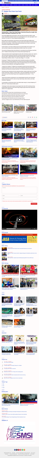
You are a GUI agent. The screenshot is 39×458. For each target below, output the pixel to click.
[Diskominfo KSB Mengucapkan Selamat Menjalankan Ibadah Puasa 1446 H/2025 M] (31, 338)
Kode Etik (13, 452)
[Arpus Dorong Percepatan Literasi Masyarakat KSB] (31, 349)
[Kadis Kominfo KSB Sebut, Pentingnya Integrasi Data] (7, 349)
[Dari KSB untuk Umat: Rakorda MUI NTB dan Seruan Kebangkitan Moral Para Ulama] (31, 300)
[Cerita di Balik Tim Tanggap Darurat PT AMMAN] (19, 322)
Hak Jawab (33, 452)
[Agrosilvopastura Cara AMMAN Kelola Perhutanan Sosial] (7, 107)
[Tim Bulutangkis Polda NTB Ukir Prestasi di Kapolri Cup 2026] (10, 269)
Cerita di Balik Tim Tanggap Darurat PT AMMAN (18, 327)
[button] (19, 220)
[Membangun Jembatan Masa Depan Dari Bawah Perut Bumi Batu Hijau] (7, 300)
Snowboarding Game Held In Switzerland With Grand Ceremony (15, 374)
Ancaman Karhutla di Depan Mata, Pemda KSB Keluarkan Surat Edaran (14, 92)
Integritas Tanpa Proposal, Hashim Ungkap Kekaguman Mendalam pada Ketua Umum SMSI (22, 254)
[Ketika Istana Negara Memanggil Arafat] (31, 311)
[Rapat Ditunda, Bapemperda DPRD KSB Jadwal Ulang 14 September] (31, 125)
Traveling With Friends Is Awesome (10, 368)
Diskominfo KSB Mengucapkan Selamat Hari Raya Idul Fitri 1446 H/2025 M (19, 343)
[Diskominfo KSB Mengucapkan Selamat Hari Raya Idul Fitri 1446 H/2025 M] (19, 338)
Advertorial (3, 9)
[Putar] (3, 228)
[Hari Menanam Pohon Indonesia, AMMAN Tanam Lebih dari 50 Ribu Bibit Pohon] (19, 107)
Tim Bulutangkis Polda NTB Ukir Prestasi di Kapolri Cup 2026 (10, 276)
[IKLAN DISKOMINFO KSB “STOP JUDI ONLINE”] (19, 349)
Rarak (16, 32)
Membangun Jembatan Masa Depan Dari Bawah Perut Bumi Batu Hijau (7, 304)
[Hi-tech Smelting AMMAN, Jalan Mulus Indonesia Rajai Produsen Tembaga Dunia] (7, 311)
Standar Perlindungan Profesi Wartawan (23, 452)
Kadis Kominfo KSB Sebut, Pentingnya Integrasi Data (6, 354)
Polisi (3, 387)
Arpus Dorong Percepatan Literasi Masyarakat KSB (30, 354)
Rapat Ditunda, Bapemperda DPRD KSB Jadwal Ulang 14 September (13, 95)
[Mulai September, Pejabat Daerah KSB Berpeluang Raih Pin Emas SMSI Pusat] (19, 125)
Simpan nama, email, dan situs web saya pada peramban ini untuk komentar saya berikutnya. (18, 201)
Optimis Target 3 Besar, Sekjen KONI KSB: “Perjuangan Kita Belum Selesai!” (9, 289)
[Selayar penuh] (35, 228)
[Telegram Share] (34, 117)
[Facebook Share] (28, 117)
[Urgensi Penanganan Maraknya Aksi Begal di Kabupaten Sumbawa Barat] (19, 311)
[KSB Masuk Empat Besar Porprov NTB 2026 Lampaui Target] (28, 269)
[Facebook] (15, 450)
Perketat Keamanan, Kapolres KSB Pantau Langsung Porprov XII (27, 289)
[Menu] (2, 3)
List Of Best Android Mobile (8, 362)
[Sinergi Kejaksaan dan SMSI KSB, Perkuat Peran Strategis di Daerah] (19, 136)
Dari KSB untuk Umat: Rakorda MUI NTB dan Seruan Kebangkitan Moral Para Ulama (31, 304)
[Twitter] (17, 450)
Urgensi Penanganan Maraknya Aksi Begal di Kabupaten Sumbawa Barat (19, 315)
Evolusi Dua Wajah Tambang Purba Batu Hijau (7, 327)
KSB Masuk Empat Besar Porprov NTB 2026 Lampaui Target (27, 276)
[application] (19, 220)
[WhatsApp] (22, 450)
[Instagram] (20, 450)
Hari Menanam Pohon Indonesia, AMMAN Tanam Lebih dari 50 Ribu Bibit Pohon (19, 112)
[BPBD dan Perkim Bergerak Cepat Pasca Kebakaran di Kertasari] (7, 136)
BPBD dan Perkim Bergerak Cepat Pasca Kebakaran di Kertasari (13, 96)
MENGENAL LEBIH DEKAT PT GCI (7, 342)
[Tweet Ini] (30, 117)
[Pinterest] (19, 450)
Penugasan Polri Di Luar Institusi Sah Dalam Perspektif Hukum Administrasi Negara (19, 304)
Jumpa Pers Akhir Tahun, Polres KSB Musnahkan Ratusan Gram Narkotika (14, 414)
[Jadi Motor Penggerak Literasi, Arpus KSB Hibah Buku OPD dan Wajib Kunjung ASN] (31, 136)
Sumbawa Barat (7, 9)
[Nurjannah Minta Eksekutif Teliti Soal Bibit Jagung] (31, 107)
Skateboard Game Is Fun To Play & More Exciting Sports (13, 371)
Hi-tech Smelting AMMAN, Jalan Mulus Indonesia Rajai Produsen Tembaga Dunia (7, 315)
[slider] (18, 228)
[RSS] (24, 450)
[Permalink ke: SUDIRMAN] (2, 13)
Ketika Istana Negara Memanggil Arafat (29, 315)
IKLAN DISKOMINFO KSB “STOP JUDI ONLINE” (19, 354)
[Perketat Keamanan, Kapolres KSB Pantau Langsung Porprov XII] (28, 282)
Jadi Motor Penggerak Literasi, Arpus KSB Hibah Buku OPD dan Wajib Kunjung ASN (16, 99)
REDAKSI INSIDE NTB (7, 452)
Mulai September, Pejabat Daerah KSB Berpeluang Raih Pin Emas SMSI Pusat (15, 93)
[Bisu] (34, 228)
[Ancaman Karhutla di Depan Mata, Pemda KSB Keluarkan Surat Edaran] (7, 125)
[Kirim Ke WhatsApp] (36, 117)
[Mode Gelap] (35, 3)
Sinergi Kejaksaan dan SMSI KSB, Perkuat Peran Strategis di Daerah (13, 98)
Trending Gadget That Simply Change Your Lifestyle (13, 365)
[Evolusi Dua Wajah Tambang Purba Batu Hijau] (7, 322)
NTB (3, 385)
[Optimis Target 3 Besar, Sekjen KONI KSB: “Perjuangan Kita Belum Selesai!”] (10, 282)
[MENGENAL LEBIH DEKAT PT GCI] (7, 338)
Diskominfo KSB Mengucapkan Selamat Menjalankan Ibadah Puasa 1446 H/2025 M (31, 343)
